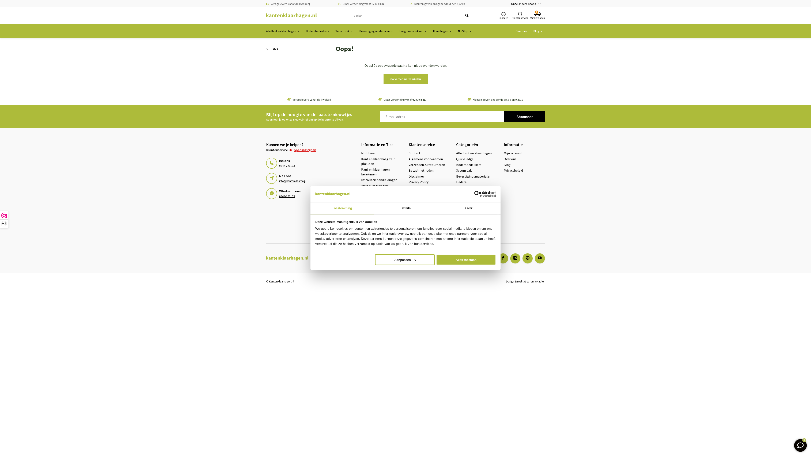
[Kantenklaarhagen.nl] (291, 16)
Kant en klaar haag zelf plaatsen (378, 161)
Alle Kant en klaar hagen (281, 31)
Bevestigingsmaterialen (374, 31)
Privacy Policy (419, 182)
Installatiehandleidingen (379, 180)
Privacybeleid (513, 170)
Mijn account (513, 153)
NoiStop (463, 31)
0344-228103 (287, 166)
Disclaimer (416, 176)
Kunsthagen (440, 31)
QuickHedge (465, 159)
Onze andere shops (523, 4)
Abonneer (525, 116)
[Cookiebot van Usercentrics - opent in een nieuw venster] (477, 194)
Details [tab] (405, 208)
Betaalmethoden (421, 170)
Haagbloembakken (411, 31)
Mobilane (368, 153)
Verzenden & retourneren (427, 165)
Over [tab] (468, 208)
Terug (274, 48)
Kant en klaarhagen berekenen (375, 171)
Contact (414, 153)
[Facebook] (503, 258)
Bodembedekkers (317, 31)
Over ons (521, 31)
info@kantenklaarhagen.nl (295, 181)
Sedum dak (342, 31)
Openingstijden (305, 150)
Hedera (461, 182)
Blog (536, 31)
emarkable (537, 281)
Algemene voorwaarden (426, 159)
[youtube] (540, 258)
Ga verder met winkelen (405, 79)
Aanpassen (402, 260)
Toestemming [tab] (342, 208)
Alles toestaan (466, 260)
